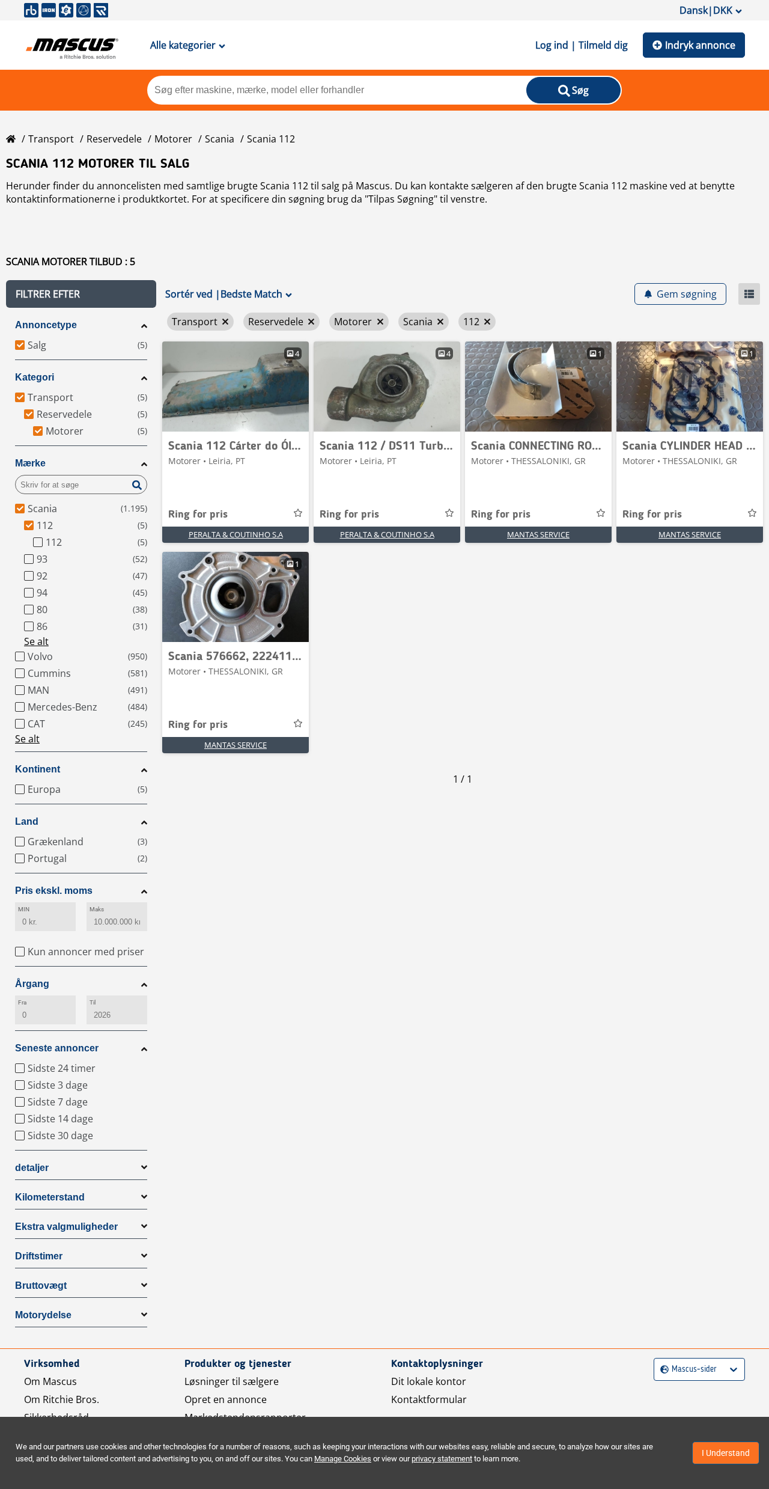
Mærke (30, 463)
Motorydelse (43, 1315)
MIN (23, 909)
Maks (97, 909)
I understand (726, 1453)
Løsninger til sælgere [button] (231, 1381)
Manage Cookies (342, 1458)
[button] (81, 294)
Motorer (173, 138)
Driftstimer (38, 1256)
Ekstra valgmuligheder (66, 1226)
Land (26, 821)
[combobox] (661, 1370)
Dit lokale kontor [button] (428, 1381)
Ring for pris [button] (198, 514)
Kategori (34, 377)
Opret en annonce (225, 1399)
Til (93, 1002)
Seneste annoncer (57, 1048)
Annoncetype (46, 325)
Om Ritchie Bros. (61, 1399)
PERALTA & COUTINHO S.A (236, 534)
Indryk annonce (700, 45)
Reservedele (114, 138)
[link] (235, 386)
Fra (22, 1002)
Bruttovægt (41, 1285)
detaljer (32, 1168)
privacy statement (442, 1458)
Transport (51, 138)
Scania (219, 138)
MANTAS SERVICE (538, 534)
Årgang (32, 984)
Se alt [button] (36, 641)
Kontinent (37, 769)
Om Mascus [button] (50, 1381)
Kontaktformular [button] (429, 1399)
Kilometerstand (50, 1197)
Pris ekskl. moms (54, 890)
